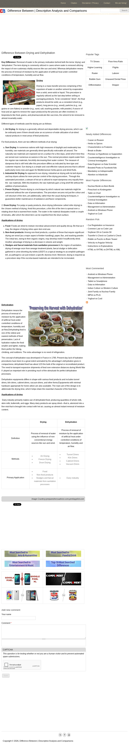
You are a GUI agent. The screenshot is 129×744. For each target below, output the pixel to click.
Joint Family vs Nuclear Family (101, 292)
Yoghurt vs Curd (95, 214)
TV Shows (95, 61)
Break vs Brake (94, 151)
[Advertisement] (64, 32)
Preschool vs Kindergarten (99, 190)
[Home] (3, 11)
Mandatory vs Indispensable (100, 171)
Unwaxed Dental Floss (115, 79)
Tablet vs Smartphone (97, 281)
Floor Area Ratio (115, 61)
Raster (95, 73)
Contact (107, 3)
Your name (6, 614)
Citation (74, 3)
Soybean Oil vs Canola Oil (99, 232)
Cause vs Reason (96, 140)
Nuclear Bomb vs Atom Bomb (101, 186)
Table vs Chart (94, 193)
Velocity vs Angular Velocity (100, 243)
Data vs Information (96, 203)
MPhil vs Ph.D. (94, 295)
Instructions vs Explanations (100, 246)
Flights (115, 67)
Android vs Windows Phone (100, 210)
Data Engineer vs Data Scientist (102, 164)
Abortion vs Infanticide (98, 175)
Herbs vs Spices (95, 143)
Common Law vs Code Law (100, 229)
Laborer (115, 73)
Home (63, 3)
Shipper (115, 85)
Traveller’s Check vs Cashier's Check (104, 236)
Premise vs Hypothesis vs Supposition (105, 154)
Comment (6, 623)
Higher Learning (95, 67)
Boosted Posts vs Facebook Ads (102, 168)
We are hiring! (120, 3)
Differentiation (95, 85)
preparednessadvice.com (57, 499)
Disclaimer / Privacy (90, 3)
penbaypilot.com (76, 499)
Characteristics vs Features (100, 147)
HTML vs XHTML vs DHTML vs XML (104, 250)
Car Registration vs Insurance (101, 225)
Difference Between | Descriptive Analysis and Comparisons (47, 10)
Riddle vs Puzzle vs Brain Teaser (102, 239)
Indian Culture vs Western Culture (103, 288)
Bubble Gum (94, 79)
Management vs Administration (101, 207)
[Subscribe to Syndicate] (87, 303)
